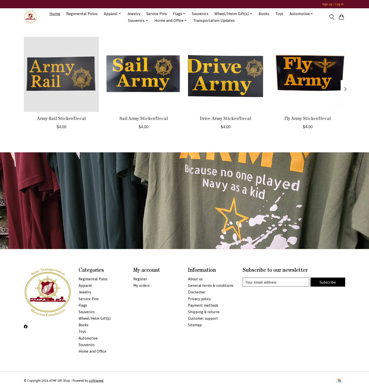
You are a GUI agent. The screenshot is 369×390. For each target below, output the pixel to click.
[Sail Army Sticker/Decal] (143, 74)
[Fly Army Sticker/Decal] (307, 74)
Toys (279, 14)
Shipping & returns (204, 312)
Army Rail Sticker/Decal (61, 118)
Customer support (203, 318)
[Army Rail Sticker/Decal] (61, 74)
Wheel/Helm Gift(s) (95, 318)
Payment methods (203, 305)
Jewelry (133, 14)
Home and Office (92, 351)
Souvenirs (200, 14)
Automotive (88, 338)
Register (140, 279)
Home (54, 14)
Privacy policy (199, 299)
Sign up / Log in (333, 4)
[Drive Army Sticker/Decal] (225, 74)
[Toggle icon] (331, 17)
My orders (141, 285)
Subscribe (328, 282)
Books (264, 14)
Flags (83, 305)
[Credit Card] (339, 380)
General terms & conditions (210, 285)
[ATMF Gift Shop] (30, 17)
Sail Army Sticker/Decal (143, 118)
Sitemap (195, 325)
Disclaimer (197, 292)
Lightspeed (96, 380)
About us (195, 279)
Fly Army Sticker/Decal (307, 118)
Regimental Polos (82, 14)
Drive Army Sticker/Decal (225, 118)
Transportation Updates (214, 20)
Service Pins (156, 14)
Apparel (85, 285)
